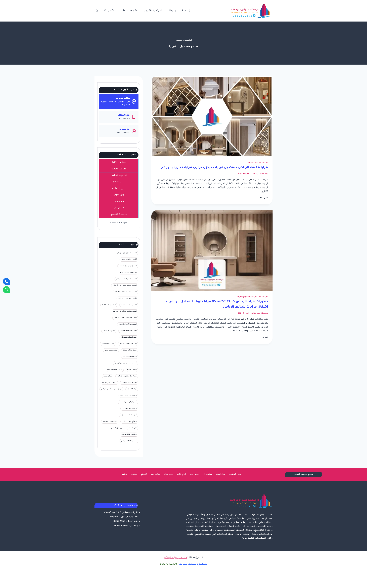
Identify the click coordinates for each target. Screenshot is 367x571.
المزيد (264, 198)
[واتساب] (6, 289)
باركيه (124, 474)
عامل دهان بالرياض (110, 421)
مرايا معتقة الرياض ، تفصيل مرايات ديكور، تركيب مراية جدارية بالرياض (214, 167)
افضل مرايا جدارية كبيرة (128, 324)
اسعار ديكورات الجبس (128, 272)
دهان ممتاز (108, 376)
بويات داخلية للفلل (130, 350)
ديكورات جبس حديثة (129, 382)
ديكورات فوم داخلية (109, 382)
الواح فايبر (181, 474)
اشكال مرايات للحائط (129, 305)
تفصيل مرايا (132, 370)
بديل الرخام (220, 474)
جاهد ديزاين (256, 313)
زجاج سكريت (242, 297)
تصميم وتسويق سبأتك (193, 564)
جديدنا (172, 10)
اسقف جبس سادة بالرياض (126, 279)
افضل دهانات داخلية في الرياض (125, 311)
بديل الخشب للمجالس (128, 344)
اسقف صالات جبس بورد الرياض (125, 285)
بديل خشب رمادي (107, 344)
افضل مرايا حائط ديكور (128, 331)
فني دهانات (132, 428)
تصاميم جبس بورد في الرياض (126, 363)
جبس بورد (194, 474)
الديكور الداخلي (262, 163)
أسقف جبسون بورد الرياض (127, 253)
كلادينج (144, 474)
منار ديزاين (256, 174)
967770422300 (168, 564)
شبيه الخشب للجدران (128, 415)
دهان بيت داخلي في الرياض (127, 376)
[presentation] (212, 116)
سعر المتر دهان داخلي (128, 395)
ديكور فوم (155, 474)
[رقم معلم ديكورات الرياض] (6, 281)
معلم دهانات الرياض (129, 441)
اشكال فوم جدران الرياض (127, 298)
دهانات (134, 474)
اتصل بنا (109, 10)
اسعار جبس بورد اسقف (128, 266)
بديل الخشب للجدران (129, 337)
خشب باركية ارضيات (114, 370)
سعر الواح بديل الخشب (128, 402)
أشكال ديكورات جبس (129, 259)
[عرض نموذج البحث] (97, 10)
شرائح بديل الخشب (129, 421)
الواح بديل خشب (109, 331)
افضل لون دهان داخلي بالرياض (125, 318)
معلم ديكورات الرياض (175, 558)
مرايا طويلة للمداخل (129, 434)
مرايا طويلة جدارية (116, 428)
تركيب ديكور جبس (111, 350)
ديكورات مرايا (132, 389)
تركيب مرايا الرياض (130, 357)
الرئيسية (187, 10)
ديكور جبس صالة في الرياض (111, 389)
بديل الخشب (235, 474)
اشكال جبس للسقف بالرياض (126, 292)
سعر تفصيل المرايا (129, 408)
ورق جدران (207, 474)
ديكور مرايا (252, 163)
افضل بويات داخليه (109, 305)
